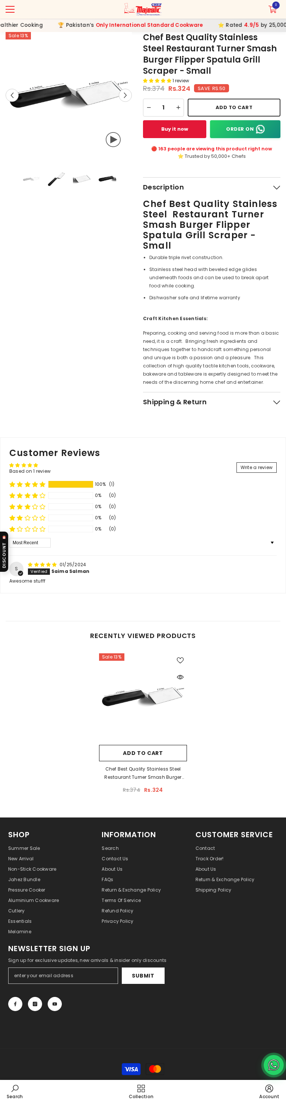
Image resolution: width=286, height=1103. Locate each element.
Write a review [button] (257, 467)
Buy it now (174, 129)
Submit (143, 975)
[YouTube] (55, 1004)
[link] (14, 1091)
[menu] (10, 9)
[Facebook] (15, 1004)
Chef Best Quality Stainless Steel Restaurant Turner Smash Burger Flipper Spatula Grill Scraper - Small (143, 773)
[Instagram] (35, 1004)
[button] (12, 95)
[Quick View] (180, 677)
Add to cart (143, 753)
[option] (69, 95)
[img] (43, 564)
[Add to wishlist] (180, 660)
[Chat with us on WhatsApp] (274, 1065)
